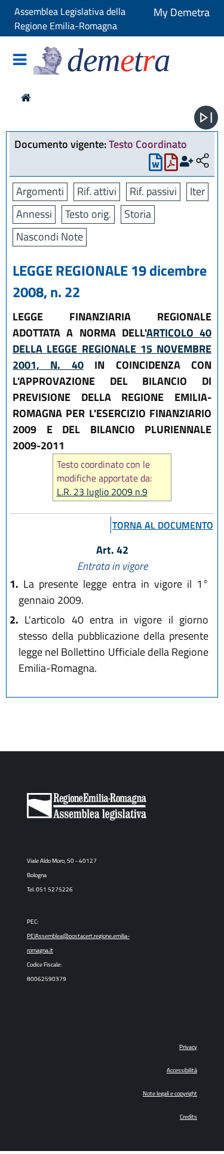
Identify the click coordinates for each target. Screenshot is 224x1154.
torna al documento (162, 525)
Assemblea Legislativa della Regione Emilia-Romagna (69, 18)
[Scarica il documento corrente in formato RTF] (155, 165)
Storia (137, 214)
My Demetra (182, 12)
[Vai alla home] (26, 98)
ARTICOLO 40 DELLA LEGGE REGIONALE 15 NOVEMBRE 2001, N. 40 (112, 349)
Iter (197, 191)
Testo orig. (88, 214)
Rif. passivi (153, 191)
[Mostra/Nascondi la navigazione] (19, 60)
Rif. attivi (96, 191)
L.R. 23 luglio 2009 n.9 (102, 492)
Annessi (34, 214)
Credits (188, 1116)
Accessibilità (182, 1070)
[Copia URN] (202, 161)
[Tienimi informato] (187, 161)
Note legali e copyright (170, 1093)
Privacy (188, 1046)
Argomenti (40, 191)
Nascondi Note (49, 237)
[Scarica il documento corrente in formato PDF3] (171, 165)
